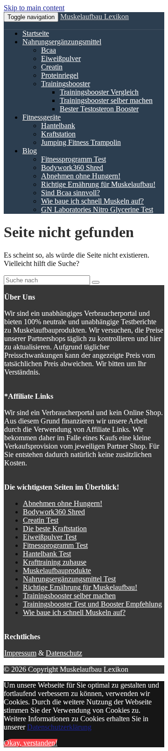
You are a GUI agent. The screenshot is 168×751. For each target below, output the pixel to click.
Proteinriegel (59, 75)
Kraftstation (58, 134)
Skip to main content (34, 8)
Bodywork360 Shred (72, 167)
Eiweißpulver (61, 58)
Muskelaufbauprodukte (57, 570)
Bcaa (48, 50)
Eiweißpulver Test (50, 537)
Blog (29, 151)
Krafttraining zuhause (54, 562)
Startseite (35, 33)
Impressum (20, 653)
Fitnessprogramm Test (73, 159)
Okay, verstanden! (30, 743)
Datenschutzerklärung (59, 727)
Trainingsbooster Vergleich (99, 92)
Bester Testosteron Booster (99, 109)
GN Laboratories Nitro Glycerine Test (97, 209)
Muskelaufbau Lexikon (94, 16)
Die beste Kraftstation (55, 529)
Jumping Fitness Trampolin (81, 142)
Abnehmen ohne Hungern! (80, 176)
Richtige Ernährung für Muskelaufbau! (98, 184)
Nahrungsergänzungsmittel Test (69, 579)
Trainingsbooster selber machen (106, 100)
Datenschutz (64, 653)
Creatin (52, 67)
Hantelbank (58, 126)
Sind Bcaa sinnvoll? (70, 193)
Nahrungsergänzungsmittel (61, 42)
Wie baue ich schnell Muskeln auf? (92, 201)
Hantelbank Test (47, 554)
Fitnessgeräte (41, 117)
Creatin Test (40, 520)
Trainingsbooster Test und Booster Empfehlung (92, 604)
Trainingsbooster (65, 84)
